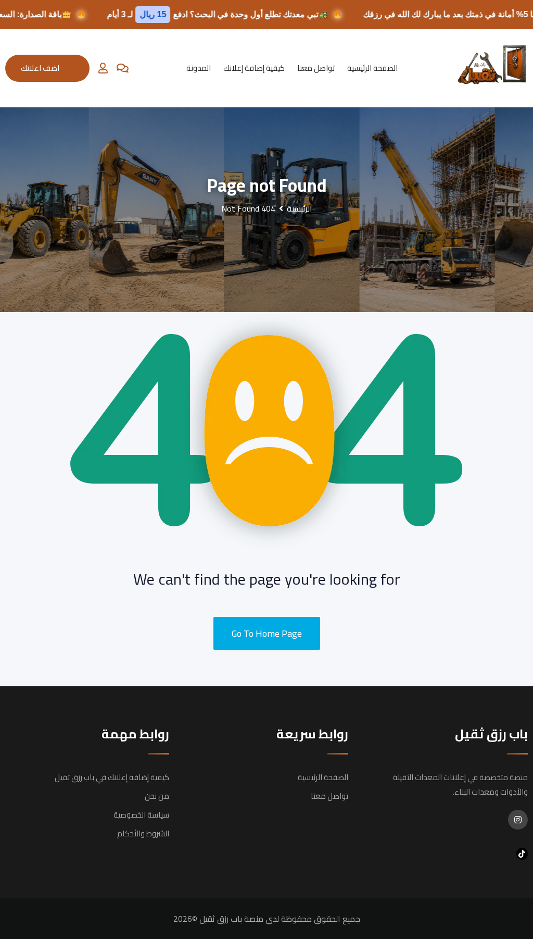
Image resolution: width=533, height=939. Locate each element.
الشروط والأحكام (143, 833)
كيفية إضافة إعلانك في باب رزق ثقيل (112, 777)
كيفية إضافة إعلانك (254, 68)
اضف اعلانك (40, 68)
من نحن (157, 796)
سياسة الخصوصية (141, 814)
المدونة (198, 68)
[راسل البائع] (123, 68)
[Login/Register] (103, 68)
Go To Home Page (267, 633)
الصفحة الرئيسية (372, 68)
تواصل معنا (316, 68)
